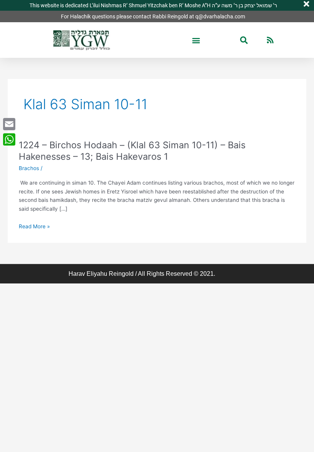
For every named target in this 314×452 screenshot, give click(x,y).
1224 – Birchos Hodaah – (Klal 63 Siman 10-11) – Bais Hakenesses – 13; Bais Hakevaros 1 (132, 150)
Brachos (29, 168)
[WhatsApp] (9, 139)
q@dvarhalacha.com (220, 16)
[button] (196, 40)
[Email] (9, 124)
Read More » (34, 226)
